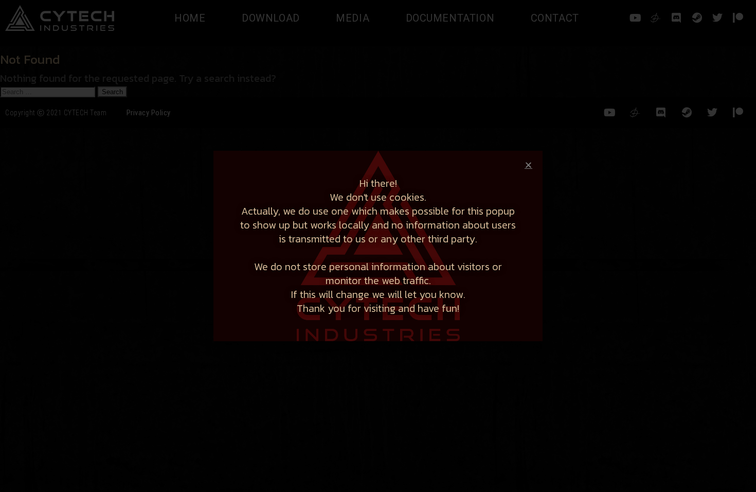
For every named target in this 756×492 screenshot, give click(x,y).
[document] (378, 246)
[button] (528, 165)
